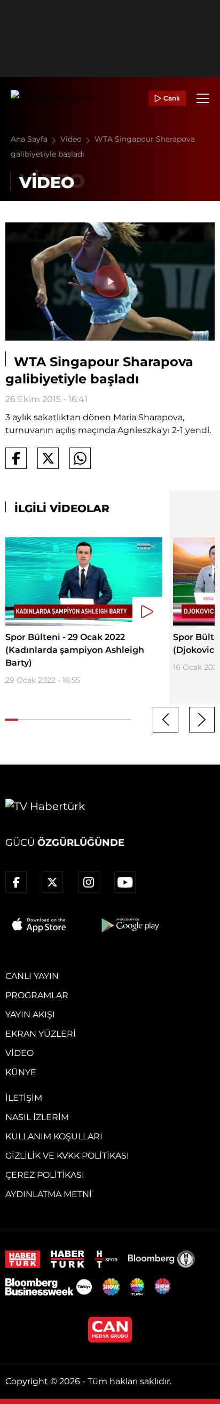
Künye (20, 1072)
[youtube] (125, 882)
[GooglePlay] (129, 925)
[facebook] (16, 882)
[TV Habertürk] (50, 98)
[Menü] (203, 98)
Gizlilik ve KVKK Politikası (67, 1156)
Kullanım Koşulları (54, 1136)
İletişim (23, 1098)
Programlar (36, 995)
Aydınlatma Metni (48, 1194)
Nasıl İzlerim (37, 1117)
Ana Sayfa (30, 139)
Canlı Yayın (32, 976)
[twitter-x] (52, 882)
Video (72, 139)
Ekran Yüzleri (40, 1034)
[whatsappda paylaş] (80, 458)
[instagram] (88, 882)
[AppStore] (39, 925)
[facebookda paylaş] (16, 458)
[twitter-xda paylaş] (48, 458)
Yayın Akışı (30, 1014)
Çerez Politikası (44, 1175)
